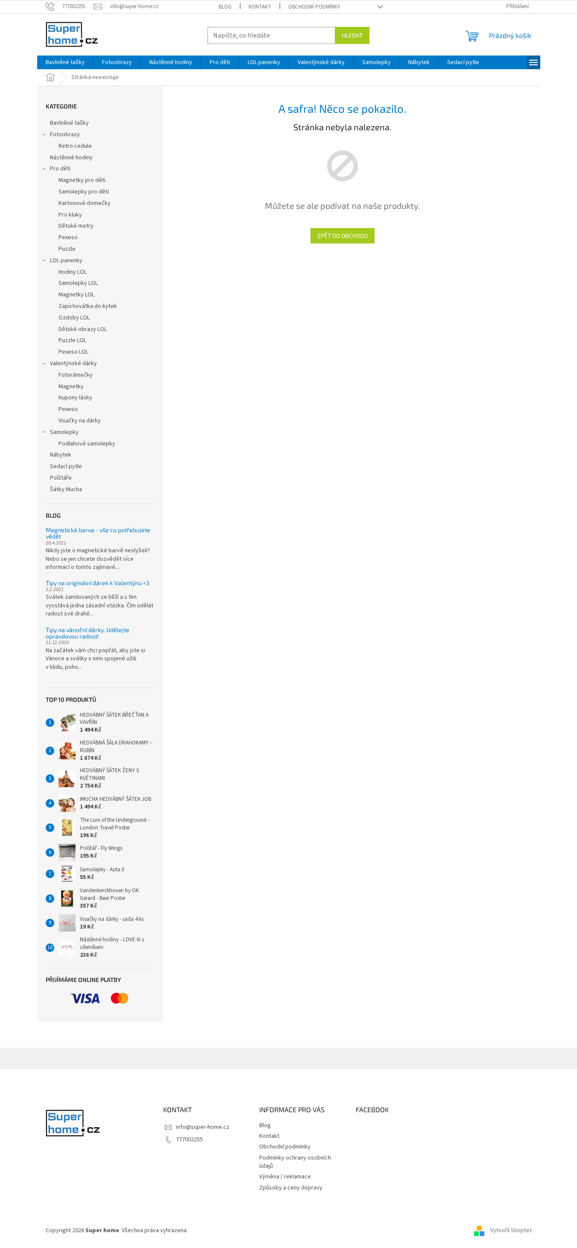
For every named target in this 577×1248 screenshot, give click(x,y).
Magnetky (71, 386)
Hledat (352, 35)
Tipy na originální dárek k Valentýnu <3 (97, 583)
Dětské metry (76, 226)
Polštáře (61, 478)
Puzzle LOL (72, 340)
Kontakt (260, 7)
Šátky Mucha (66, 489)
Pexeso (68, 237)
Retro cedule (75, 146)
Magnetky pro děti (82, 180)
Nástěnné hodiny (71, 157)
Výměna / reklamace (285, 1176)
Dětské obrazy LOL (83, 329)
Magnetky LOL (76, 294)
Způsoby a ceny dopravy (290, 1188)
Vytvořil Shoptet (511, 1230)
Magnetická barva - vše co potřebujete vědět (98, 533)
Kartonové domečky (85, 203)
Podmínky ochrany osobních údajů (295, 1162)
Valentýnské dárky (73, 363)
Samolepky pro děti (84, 191)
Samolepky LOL (78, 283)
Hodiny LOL (73, 272)
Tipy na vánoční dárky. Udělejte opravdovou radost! (87, 633)
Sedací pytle (66, 466)
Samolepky (64, 432)
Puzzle (67, 249)
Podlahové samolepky (87, 443)
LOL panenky (66, 260)
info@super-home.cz (202, 1127)
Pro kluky (70, 215)
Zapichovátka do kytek (88, 306)
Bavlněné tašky (69, 123)
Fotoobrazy (65, 134)
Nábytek (60, 455)
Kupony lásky (75, 397)
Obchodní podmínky (314, 7)
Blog (225, 7)
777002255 (189, 1139)
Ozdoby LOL (74, 317)
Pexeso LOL (73, 352)
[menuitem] (65, 62)
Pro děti (60, 168)
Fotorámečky (76, 375)
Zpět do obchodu (342, 235)
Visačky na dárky (80, 420)
